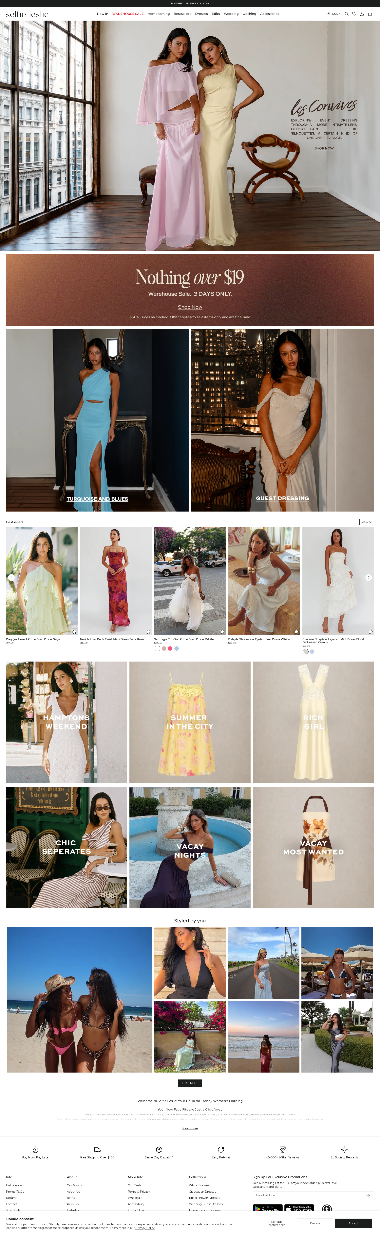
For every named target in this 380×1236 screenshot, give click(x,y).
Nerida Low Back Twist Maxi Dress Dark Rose (112, 639)
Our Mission (75, 1185)
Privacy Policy (145, 1228)
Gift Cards (134, 1185)
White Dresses (199, 1185)
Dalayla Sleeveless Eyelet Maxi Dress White (259, 639)
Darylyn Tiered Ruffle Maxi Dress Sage (33, 639)
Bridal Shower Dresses (204, 1198)
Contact (11, 1204)
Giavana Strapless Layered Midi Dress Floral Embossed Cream (333, 641)
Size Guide (13, 1210)
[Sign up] (368, 1195)
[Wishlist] (354, 14)
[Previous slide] (6, 136)
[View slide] (190, 136)
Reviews (73, 1204)
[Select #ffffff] (157, 648)
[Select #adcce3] (176, 648)
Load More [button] (190, 1083)
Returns (11, 1198)
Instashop (74, 1210)
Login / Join (136, 1210)
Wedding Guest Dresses (206, 1204)
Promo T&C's (15, 1191)
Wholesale (135, 1198)
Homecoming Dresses (204, 1210)
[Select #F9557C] (170, 648)
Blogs (71, 1198)
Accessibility (136, 1204)
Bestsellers (14, 522)
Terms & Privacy (139, 1191)
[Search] (347, 14)
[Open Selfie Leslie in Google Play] (268, 1209)
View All (366, 522)
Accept (353, 1223)
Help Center (14, 1185)
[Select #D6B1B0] (164, 648)
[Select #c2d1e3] (312, 651)
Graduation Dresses (202, 1191)
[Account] (362, 14)
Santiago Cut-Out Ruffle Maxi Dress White (184, 639)
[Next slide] (373, 136)
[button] (11, 577)
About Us (73, 1191)
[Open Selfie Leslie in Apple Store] (299, 1209)
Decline (315, 1223)
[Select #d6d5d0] (306, 651)
